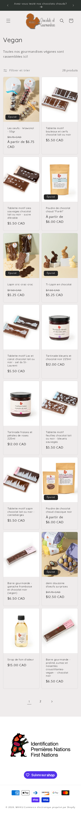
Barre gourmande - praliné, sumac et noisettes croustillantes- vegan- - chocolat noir (58, 667)
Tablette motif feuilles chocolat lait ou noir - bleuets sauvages (58, 437)
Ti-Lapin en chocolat (59, 284)
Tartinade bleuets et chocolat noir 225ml (58, 357)
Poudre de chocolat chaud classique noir (59, 510)
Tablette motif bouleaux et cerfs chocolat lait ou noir (58, 131)
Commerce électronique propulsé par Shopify (49, 807)
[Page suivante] (51, 701)
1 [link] (29, 701)
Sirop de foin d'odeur (20, 659)
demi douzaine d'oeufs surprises (57, 585)
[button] (8, 20)
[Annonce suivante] (73, 5)
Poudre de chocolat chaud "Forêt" (58, 209)
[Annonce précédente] (7, 5)
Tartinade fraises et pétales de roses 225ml (19, 435)
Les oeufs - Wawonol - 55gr (20, 130)
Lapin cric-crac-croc (20, 284)
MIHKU (20, 807)
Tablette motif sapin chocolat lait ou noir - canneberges (21, 511)
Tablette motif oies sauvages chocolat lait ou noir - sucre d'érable (19, 212)
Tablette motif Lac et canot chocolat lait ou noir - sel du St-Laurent (21, 360)
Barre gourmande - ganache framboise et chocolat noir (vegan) (19, 588)
